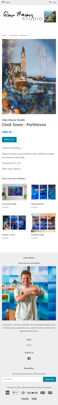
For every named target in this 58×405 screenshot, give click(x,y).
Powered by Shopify (43, 387)
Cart (54, 2)
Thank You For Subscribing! (29, 263)
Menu (7, 2)
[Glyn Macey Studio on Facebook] (29, 359)
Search (29, 345)
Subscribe (49, 379)
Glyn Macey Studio (28, 387)
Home (4, 35)
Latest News (29, 258)
